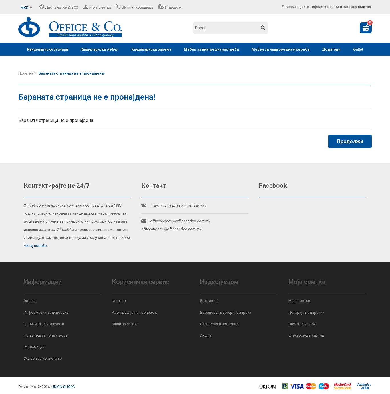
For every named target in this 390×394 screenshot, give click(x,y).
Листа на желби (302, 324)
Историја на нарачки (306, 312)
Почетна (25, 73)
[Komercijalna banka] (285, 388)
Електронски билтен (306, 335)
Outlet (358, 49)
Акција (206, 335)
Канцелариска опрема (151, 49)
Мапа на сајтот (125, 324)
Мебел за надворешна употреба (280, 49)
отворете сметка (355, 7)
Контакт (119, 301)
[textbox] (230, 28)
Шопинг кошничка (137, 7)
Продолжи (350, 141)
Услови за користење (43, 358)
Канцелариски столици (47, 49)
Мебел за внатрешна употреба (211, 49)
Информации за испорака (46, 312)
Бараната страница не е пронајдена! (72, 73)
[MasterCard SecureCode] (342, 388)
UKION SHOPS (63, 387)
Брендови (209, 301)
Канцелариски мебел (99, 49)
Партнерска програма (219, 324)
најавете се (321, 7)
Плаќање (173, 7)
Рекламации (34, 347)
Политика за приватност (45, 335)
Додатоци (331, 49)
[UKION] (267, 388)
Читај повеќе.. (36, 245)
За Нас (29, 301)
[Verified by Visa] (364, 388)
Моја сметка (100, 7)
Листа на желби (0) (61, 7)
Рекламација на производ (134, 312)
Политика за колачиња (44, 324)
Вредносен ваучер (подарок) (225, 312)
